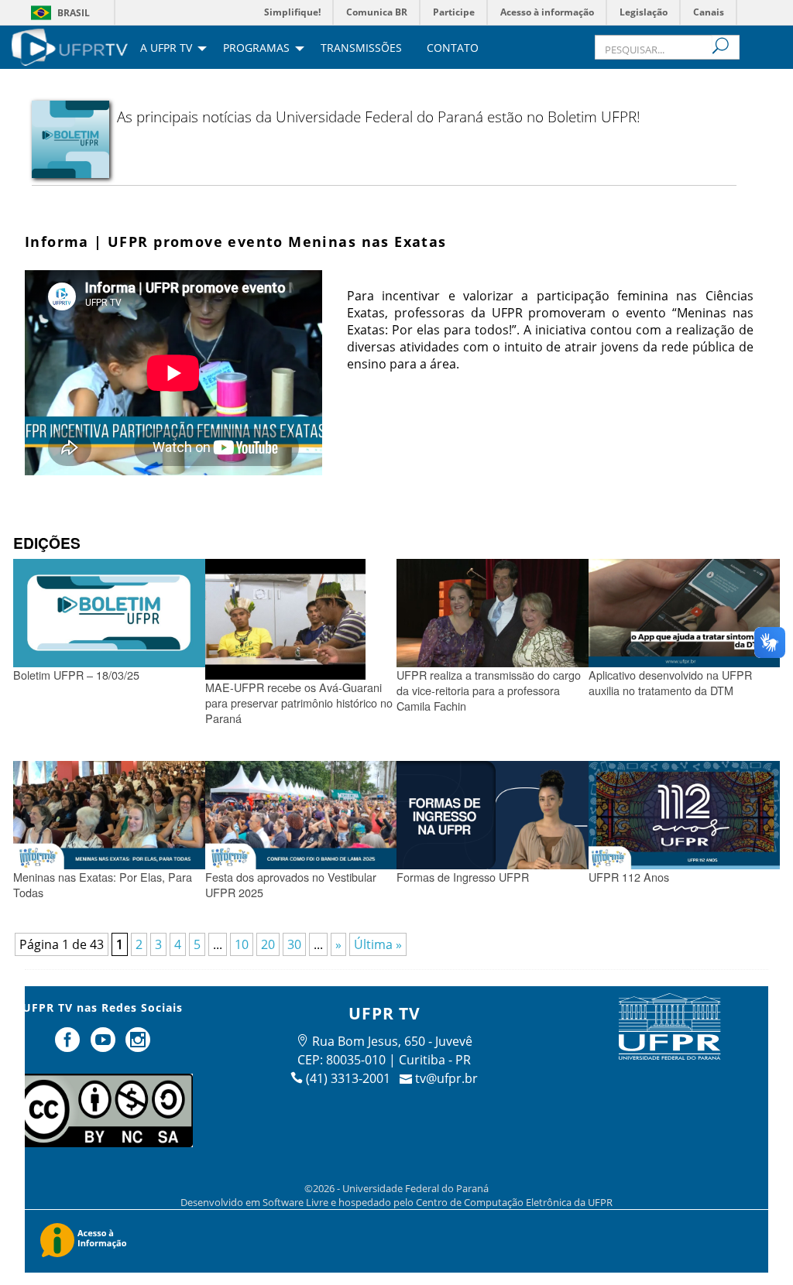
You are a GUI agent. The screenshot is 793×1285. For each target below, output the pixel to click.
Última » (378, 944)
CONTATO (453, 49)
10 (242, 944)
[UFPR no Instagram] (138, 1045)
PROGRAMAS (256, 49)
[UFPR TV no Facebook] (69, 1045)
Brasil (73, 12)
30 (294, 944)
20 (268, 944)
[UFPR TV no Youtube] (104, 1045)
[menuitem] (70, 46)
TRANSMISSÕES (361, 49)
